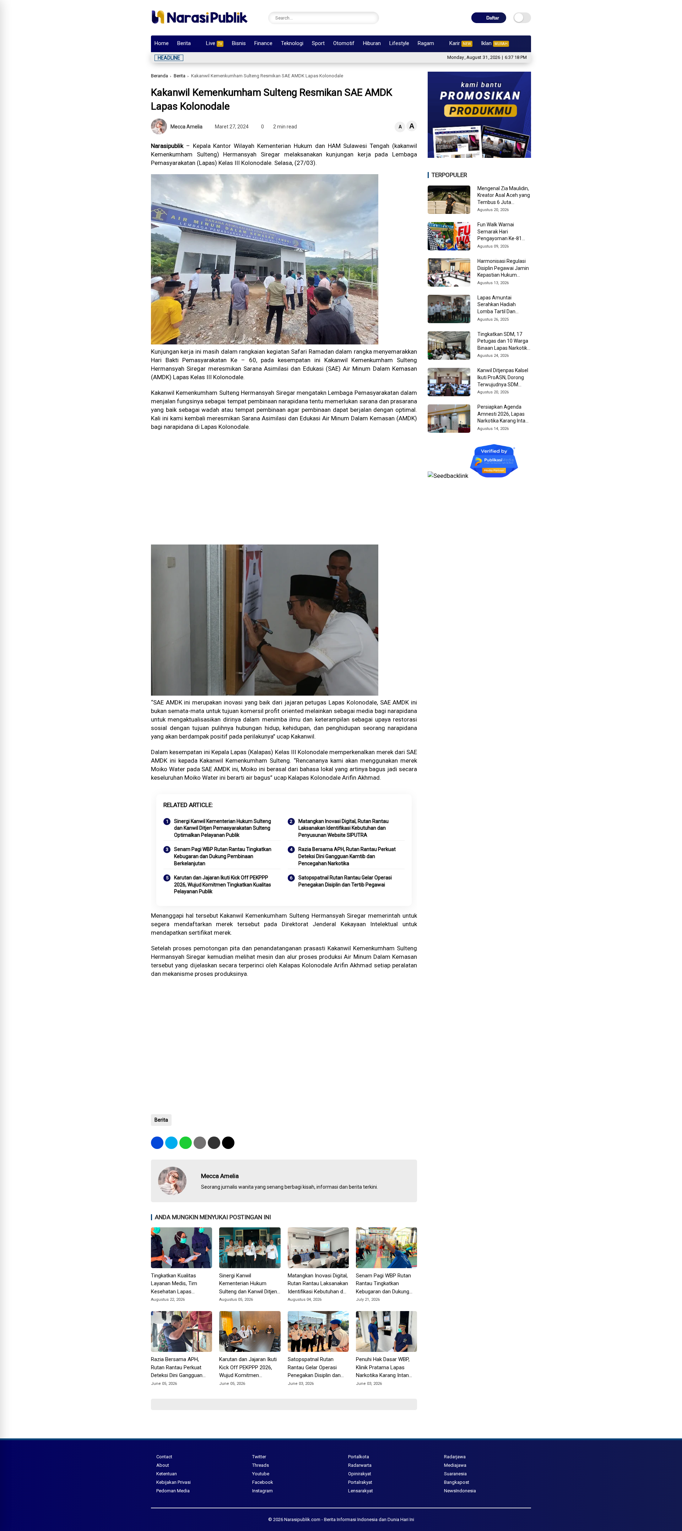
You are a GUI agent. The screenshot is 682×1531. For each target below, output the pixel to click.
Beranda (159, 75)
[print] (200, 1143)
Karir (460, 43)
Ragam (426, 43)
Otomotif (343, 43)
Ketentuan (166, 1473)
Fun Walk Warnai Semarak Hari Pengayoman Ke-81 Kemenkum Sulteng (499, 232)
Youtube (260, 1473)
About (162, 1465)
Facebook (262, 1482)
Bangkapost (456, 1482)
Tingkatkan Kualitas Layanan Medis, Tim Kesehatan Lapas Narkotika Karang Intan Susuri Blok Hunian (177, 1284)
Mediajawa (455, 1465)
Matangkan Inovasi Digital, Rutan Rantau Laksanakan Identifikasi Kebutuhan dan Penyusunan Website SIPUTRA (343, 828)
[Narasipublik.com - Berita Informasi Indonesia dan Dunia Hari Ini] (199, 26)
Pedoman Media (173, 1490)
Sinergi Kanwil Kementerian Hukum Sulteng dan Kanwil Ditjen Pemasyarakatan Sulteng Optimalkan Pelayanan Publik (222, 828)
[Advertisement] (284, 487)
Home (162, 43)
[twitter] (171, 1143)
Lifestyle (399, 43)
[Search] (372, 18)
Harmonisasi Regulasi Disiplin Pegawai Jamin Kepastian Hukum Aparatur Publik (503, 268)
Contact (164, 1456)
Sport (318, 43)
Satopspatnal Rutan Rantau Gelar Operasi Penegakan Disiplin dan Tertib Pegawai (345, 881)
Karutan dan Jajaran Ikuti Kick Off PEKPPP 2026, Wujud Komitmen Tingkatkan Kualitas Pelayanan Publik (222, 884)
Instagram (262, 1490)
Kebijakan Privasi (173, 1482)
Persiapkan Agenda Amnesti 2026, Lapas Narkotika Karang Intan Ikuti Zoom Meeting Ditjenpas (502, 414)
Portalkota (358, 1456)
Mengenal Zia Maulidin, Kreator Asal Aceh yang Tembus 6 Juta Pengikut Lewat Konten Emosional (503, 196)
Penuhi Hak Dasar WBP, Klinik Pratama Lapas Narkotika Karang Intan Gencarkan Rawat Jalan (383, 1368)
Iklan (494, 43)
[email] (214, 1143)
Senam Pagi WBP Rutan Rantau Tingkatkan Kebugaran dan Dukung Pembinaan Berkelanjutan (222, 856)
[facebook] (157, 1143)
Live (214, 43)
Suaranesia (455, 1473)
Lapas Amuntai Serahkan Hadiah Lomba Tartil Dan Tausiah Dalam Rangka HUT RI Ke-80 (503, 305)
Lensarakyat (360, 1490)
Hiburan (372, 43)
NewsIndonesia (460, 1490)
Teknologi (292, 43)
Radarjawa (455, 1456)
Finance (263, 43)
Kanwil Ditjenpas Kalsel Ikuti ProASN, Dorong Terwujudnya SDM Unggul (502, 377)
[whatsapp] (185, 1143)
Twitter (259, 1456)
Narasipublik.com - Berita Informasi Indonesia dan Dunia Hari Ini (349, 1519)
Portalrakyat (360, 1482)
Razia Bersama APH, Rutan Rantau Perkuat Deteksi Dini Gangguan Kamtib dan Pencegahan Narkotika (347, 856)
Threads (260, 1465)
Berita (184, 43)
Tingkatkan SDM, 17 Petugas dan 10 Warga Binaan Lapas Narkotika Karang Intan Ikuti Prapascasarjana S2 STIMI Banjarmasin (503, 341)
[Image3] (479, 155)
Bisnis (239, 43)
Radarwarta (360, 1465)
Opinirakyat (359, 1473)
